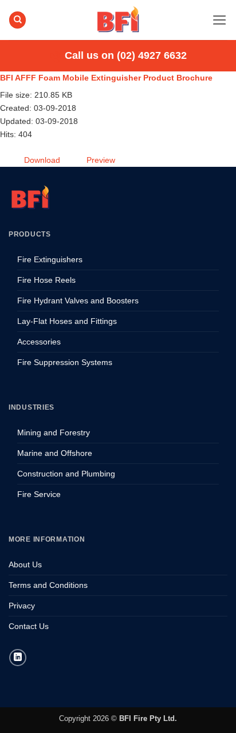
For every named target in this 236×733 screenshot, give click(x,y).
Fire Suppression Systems (64, 362)
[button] (219, 20)
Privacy (22, 605)
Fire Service (39, 494)
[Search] (17, 20)
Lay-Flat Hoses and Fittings (67, 321)
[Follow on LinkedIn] (17, 657)
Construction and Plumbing (66, 473)
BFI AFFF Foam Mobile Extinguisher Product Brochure (106, 77)
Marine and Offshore (54, 453)
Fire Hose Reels (46, 280)
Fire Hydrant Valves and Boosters (78, 300)
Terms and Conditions (48, 585)
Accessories (39, 341)
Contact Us (29, 626)
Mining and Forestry (53, 432)
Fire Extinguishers (49, 259)
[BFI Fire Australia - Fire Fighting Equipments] (118, 20)
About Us (25, 564)
